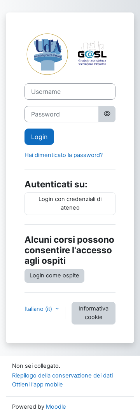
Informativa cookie (93, 313)
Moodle (56, 406)
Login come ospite (54, 275)
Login (39, 137)
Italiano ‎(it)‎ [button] (39, 308)
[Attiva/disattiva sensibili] (107, 114)
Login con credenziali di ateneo (70, 203)
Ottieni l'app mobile (37, 384)
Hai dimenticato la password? (63, 155)
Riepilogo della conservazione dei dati (62, 375)
